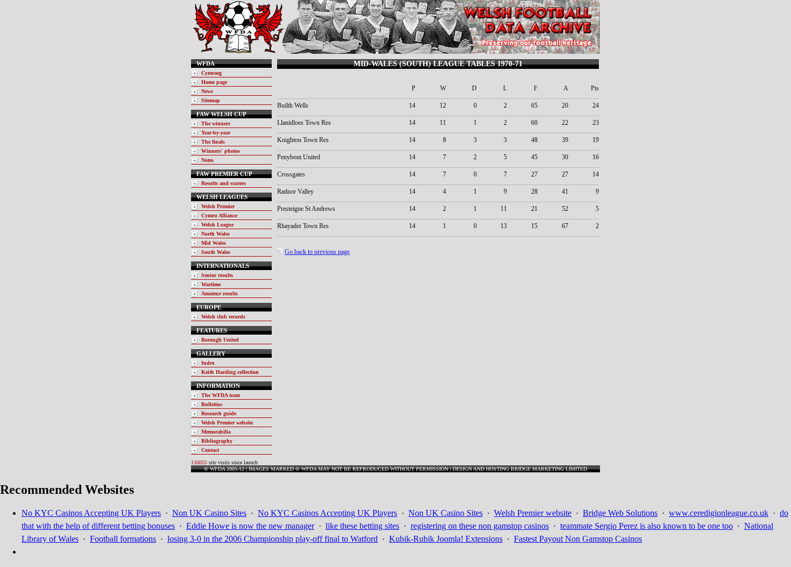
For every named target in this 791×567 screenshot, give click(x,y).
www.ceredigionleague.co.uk (718, 513)
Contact (210, 450)
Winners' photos (220, 151)
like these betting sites (362, 525)
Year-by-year (215, 133)
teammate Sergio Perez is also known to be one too (646, 525)
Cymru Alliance (219, 215)
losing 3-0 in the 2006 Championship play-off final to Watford (272, 538)
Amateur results (219, 293)
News (207, 91)
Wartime (211, 284)
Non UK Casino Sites (209, 513)
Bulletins (211, 404)
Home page (214, 82)
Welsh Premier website (227, 423)
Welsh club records (223, 317)
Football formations (123, 538)
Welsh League (217, 225)
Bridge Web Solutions (620, 513)
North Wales (215, 234)
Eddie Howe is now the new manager (250, 525)
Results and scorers (223, 183)
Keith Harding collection (230, 372)
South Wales (215, 252)
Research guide (218, 413)
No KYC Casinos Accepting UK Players (91, 513)
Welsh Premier (218, 206)
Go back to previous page (317, 252)
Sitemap (210, 100)
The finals (213, 142)
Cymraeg (211, 73)
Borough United (220, 340)
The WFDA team (220, 395)
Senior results (217, 275)
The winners (215, 123)
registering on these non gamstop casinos (480, 525)
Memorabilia (216, 432)
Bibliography (216, 441)
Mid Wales (213, 243)
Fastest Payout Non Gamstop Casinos (578, 538)
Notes (207, 160)
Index (208, 363)
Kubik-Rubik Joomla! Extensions (446, 538)
